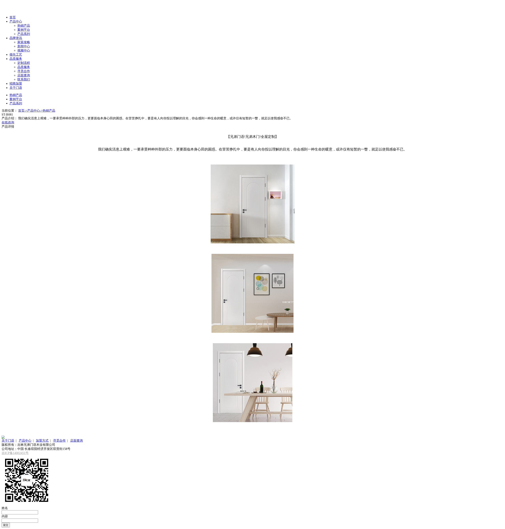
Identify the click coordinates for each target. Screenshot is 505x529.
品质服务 (15, 58)
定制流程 (23, 62)
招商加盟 (15, 83)
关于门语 (15, 87)
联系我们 (23, 79)
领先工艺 (15, 54)
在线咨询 (8, 122)
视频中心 (23, 50)
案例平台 (23, 29)
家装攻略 (23, 42)
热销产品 (23, 25)
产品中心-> (35, 110)
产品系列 (23, 34)
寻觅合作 (23, 71)
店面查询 (23, 75)
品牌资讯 (15, 38)
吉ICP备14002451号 (15, 453)
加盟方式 (42, 440)
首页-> (22, 110)
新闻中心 (23, 46)
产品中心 (15, 21)
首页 (12, 17)
